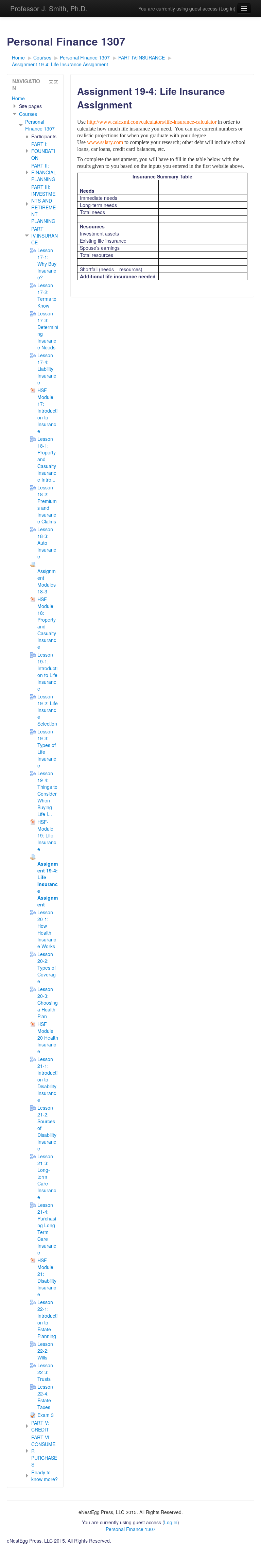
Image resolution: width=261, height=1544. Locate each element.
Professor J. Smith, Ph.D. (48, 8)
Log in (227, 8)
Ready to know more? (44, 1475)
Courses (28, 113)
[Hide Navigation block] (51, 82)
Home (18, 98)
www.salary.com (105, 142)
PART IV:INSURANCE (44, 235)
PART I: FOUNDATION (43, 151)
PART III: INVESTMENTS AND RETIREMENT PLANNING (43, 204)
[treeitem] (35, 98)
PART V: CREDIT (40, 1426)
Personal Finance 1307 (40, 125)
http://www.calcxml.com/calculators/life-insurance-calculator (151, 122)
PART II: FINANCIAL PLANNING (43, 172)
